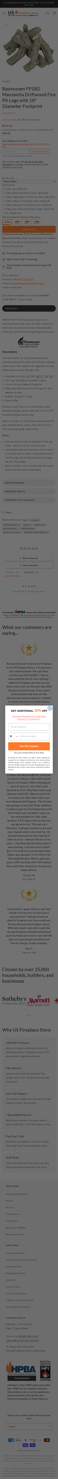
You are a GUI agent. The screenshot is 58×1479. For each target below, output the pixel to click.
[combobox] (13, 736)
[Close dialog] (50, 708)
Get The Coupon (29, 746)
